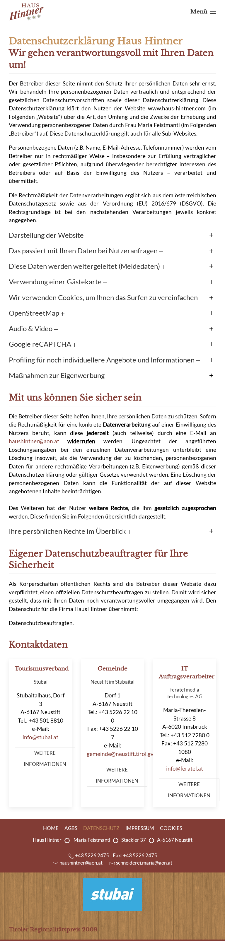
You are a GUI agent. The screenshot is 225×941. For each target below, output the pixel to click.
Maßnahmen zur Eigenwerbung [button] (57, 375)
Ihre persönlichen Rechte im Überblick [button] (68, 531)
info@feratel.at (184, 768)
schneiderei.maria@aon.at (144, 863)
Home (51, 828)
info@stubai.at (40, 737)
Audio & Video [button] (31, 328)
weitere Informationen (45, 758)
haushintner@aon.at (34, 441)
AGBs (70, 828)
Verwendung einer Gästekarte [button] (56, 282)
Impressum (139, 828)
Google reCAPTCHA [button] (41, 344)
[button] (203, 11)
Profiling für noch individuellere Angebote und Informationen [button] (102, 360)
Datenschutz (101, 828)
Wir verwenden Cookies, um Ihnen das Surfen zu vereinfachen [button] (104, 297)
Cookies (171, 828)
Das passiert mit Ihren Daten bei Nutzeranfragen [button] (84, 251)
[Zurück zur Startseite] (26, 11)
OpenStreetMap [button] (35, 313)
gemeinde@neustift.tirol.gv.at (123, 753)
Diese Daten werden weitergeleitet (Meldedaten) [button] (85, 266)
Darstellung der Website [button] (47, 235)
